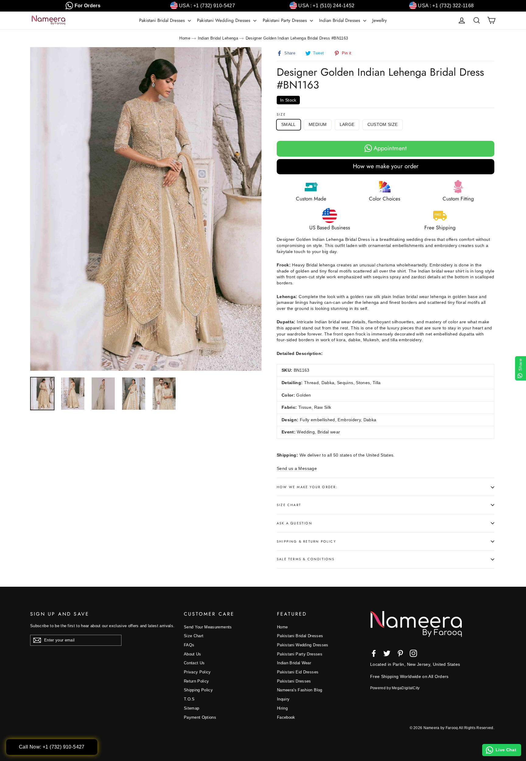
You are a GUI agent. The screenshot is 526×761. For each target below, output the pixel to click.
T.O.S (189, 699)
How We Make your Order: (307, 487)
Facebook (286, 717)
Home (184, 38)
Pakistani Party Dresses (285, 20)
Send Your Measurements (208, 627)
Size (281, 114)
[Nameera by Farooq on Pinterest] (400, 653)
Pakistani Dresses (294, 681)
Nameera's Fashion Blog (299, 690)
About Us (192, 654)
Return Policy (196, 681)
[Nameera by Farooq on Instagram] (413, 653)
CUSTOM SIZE (382, 124)
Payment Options (200, 717)
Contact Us (194, 663)
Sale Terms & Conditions (306, 559)
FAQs (189, 645)
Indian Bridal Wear (294, 663)
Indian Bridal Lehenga (218, 38)
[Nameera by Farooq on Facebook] (373, 653)
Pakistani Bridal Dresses (162, 20)
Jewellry (379, 20)
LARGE (347, 124)
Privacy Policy (197, 672)
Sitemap (191, 708)
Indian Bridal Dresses (340, 20)
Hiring (282, 708)
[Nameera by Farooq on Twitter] (387, 653)
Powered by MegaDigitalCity (395, 688)
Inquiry (283, 699)
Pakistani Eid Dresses (297, 672)
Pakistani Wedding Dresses (224, 20)
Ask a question (294, 523)
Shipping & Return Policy (306, 541)
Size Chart (289, 504)
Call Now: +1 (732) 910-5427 (52, 746)
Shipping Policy (198, 690)
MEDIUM (318, 124)
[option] (145, 209)
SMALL (288, 124)
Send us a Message (297, 468)
